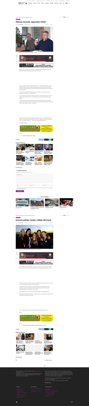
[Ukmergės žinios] (23, 122)
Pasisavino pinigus (19, 207)
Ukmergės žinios (20, 24)
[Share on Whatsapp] (17, 63)
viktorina (45, 325)
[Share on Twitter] (51, 24)
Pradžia (17, 17)
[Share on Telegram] (52, 24)
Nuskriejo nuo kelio (63, 207)
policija (34, 135)
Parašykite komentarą (48, 360)
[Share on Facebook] (49, 24)
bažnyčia (24, 135)
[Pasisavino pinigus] (22, 202)
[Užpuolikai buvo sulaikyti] (52, 202)
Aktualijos (18, 19)
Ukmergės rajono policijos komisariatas (37, 325)
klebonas (31, 135)
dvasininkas (27, 135)
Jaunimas (24, 325)
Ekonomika (18, 367)
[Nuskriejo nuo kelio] (66, 202)
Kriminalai (18, 205)
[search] (69, 3)
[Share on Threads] (52, 140)
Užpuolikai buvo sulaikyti (49, 207)
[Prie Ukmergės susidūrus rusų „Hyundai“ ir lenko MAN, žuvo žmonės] (37, 202)
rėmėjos (30, 325)
